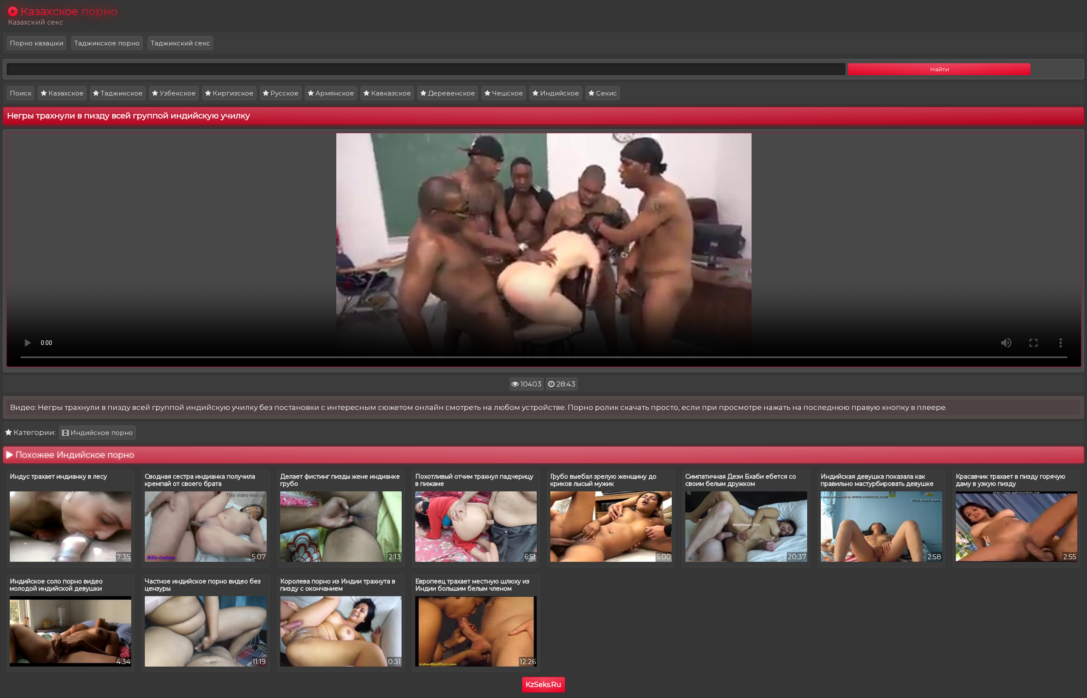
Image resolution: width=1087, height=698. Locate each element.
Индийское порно (101, 433)
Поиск (20, 93)
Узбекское (177, 93)
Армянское (334, 93)
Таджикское (121, 93)
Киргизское (232, 93)
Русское (284, 93)
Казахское (65, 93)
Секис (605, 93)
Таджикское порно (107, 43)
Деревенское (450, 93)
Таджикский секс (180, 43)
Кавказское (390, 93)
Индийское (558, 93)
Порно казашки (36, 43)
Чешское (506, 93)
